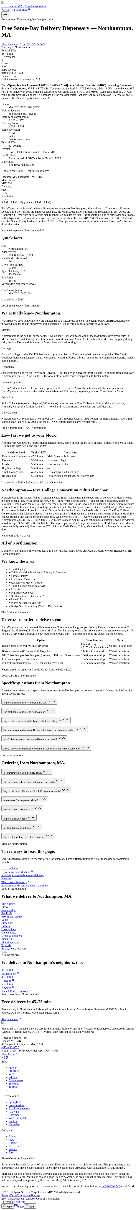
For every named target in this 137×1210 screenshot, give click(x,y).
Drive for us (15, 1146)
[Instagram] (3, 1058)
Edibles (13, 1077)
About (28, 6)
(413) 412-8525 (13, 9)
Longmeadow (16, 1105)
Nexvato (20, 1201)
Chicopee (14, 1114)
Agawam (14, 1111)
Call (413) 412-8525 (33, 44)
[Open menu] (5, 14)
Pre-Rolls (14, 1070)
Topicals (13, 1086)
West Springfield (18, 1117)
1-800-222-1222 (110, 1186)
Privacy (5, 1195)
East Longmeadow (19, 1108)
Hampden (14, 1124)
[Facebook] (7, 1058)
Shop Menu (8, 1054)
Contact (41, 6)
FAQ (22, 6)
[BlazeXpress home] (25, 2)
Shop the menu (9, 44)
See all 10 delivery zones (15, 991)
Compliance (24, 1195)
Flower (13, 1067)
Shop (24, 9)
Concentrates (16, 1080)
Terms (13, 1195)
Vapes (12, 1073)
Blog (34, 6)
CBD (12, 1089)
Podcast (13, 1149)
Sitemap (35, 1195)
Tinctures (14, 1083)
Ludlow (13, 1121)
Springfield (15, 1102)
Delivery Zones (10, 6)
